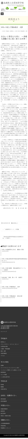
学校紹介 (7, 31)
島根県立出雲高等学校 (14, 2)
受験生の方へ (21, 9)
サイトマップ (4, 331)
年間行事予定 (4, 389)
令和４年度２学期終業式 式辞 (11, 287)
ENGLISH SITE (20, 6)
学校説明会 (3, 425)
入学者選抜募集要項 (5, 423)
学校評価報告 (4, 353)
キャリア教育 (4, 374)
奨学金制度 (3, 399)
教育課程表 (3, 372)
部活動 (2, 384)
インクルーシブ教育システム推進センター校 (11, 370)
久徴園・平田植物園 (5, 348)
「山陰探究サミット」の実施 (11, 229)
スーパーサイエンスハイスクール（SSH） (10, 367)
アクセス (3, 355)
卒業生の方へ (13, 9)
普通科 (2, 365)
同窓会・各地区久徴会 (6, 415)
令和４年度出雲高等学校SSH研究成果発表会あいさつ (14, 259)
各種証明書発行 (4, 408)
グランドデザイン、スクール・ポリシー (10, 344)
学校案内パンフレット (6, 428)
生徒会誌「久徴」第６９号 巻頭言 (12, 277)
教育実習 (3, 411)
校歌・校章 (3, 351)
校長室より (12, 31)
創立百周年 (3, 413)
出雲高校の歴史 (4, 346)
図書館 (2, 386)
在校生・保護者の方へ (4, 9)
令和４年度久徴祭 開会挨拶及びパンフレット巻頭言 (14, 269)
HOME (3, 31)
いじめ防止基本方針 (5, 376)
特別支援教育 (4, 401)
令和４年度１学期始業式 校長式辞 (12, 296)
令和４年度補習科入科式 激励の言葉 (13, 249)
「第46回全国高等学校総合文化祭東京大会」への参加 (13, 237)
